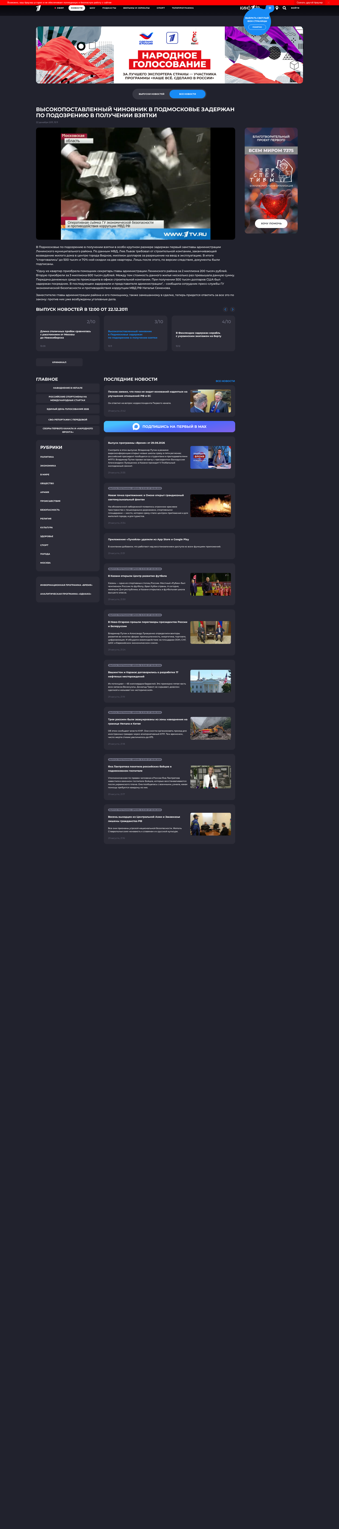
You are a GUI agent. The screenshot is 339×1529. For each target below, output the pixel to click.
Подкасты (109, 8)
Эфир (60, 8)
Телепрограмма (183, 8)
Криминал (59, 362)
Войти (295, 8)
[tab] (151, 94)
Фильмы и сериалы (136, 8)
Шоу (92, 8)
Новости (77, 8)
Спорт (161, 8)
